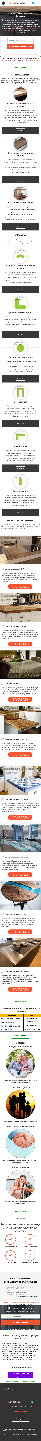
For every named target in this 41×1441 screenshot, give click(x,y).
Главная (5, 1302)
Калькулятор (20, 68)
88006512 (20, 3)
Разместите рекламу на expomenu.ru (20, 1375)
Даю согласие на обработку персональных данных (21, 52)
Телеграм (35, 60)
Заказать (20, 130)
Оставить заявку (20, 1411)
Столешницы (14, 1302)
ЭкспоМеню (8, 1389)
